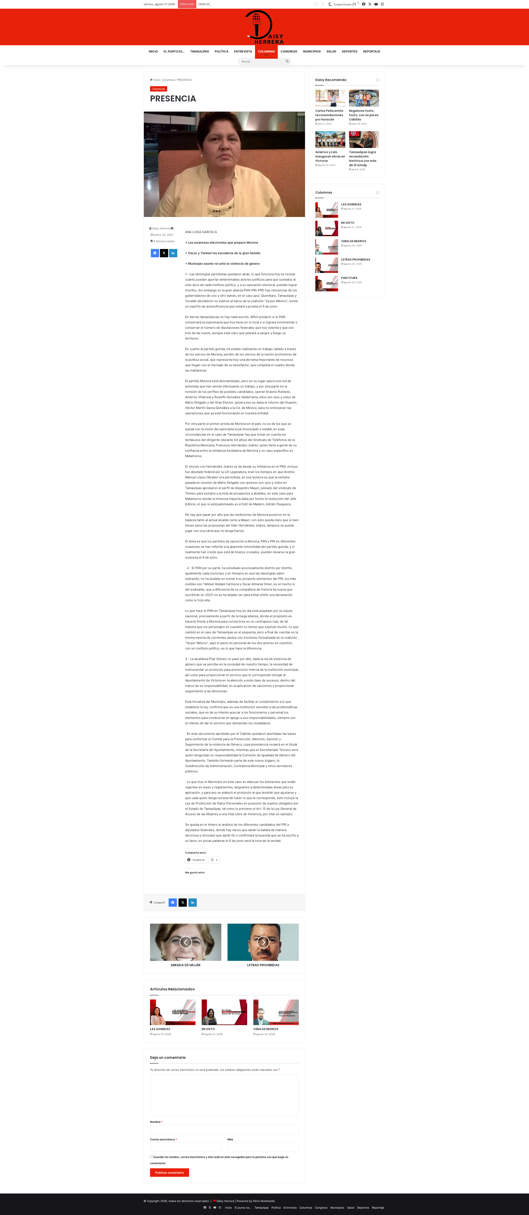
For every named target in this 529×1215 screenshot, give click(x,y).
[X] (164, 253)
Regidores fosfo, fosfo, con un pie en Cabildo (364, 115)
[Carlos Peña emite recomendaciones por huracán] (330, 98)
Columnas (266, 51)
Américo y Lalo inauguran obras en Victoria (330, 156)
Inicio (153, 51)
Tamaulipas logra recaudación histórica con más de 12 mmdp (362, 158)
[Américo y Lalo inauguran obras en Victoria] (330, 139)
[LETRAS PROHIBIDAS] (326, 265)
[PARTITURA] (326, 283)
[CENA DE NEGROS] (276, 1012)
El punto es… (174, 51)
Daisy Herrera (161, 228)
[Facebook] (155, 253)
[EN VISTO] (224, 1012)
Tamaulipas (199, 51)
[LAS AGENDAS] (172, 1012)
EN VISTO (208, 1029)
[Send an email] (172, 228)
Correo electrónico (163, 1139)
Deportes (349, 51)
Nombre (156, 1121)
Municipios (312, 51)
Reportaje (371, 51)
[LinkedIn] (173, 253)
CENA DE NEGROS (210, 4)
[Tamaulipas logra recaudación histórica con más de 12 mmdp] (364, 139)
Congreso (289, 51)
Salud (331, 51)
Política (221, 51)
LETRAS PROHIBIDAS (355, 259)
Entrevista (243, 51)
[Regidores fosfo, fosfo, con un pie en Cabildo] (364, 98)
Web (230, 1139)
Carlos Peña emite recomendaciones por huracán (329, 115)
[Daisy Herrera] (264, 27)
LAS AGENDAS (160, 1029)
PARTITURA (349, 278)
